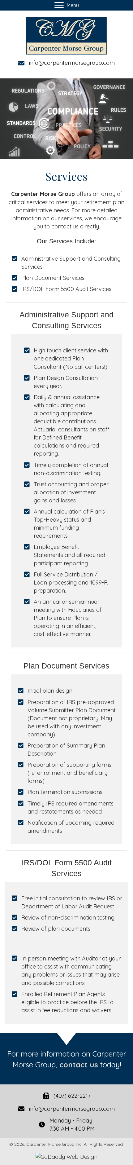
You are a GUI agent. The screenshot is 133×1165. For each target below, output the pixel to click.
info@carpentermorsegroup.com (72, 62)
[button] (66, 5)
